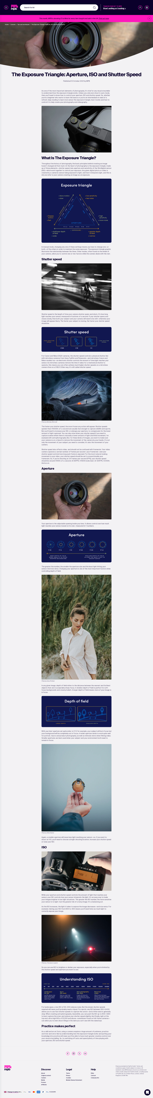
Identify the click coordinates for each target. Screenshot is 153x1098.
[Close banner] (149, 18)
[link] (14, 7)
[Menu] (6, 7)
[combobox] (59, 7)
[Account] (140, 7)
